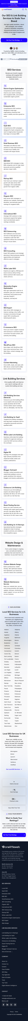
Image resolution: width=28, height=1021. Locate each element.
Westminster (7, 726)
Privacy (12, 1011)
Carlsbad (17, 645)
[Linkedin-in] (7, 1004)
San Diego (18, 702)
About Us (4, 961)
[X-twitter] (11, 1004)
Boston (17, 640)
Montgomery (18, 678)
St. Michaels (18, 712)
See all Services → (7, 951)
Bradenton (7, 643)
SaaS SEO (5, 891)
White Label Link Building (9, 938)
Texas (6, 721)
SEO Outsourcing (7, 910)
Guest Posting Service (8, 943)
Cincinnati (7, 648)
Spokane (6, 712)
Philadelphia (18, 688)
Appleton (6, 635)
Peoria (6, 688)
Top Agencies (6, 974)
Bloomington (7, 640)
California (7, 645)
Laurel (16, 670)
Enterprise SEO (6, 893)
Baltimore (17, 637)
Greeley (6, 661)
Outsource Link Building (9, 941)
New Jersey (18, 683)
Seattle (17, 707)
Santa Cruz (7, 707)
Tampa (17, 718)
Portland (6, 694)
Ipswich (13, 757)
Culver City (7, 653)
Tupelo (17, 721)
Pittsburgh (18, 691)
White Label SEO (7, 915)
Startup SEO (5, 912)
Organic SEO (5, 904)
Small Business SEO (7, 899)
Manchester (14, 759)
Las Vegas (7, 670)
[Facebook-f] (3, 1004)
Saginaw (17, 699)
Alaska (6, 632)
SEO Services (6, 883)
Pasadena (17, 686)
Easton (17, 656)
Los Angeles (7, 672)
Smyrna (17, 710)
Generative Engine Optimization (11, 918)
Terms (16, 1011)
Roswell (6, 699)
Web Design (5, 923)
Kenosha (6, 667)
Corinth (17, 651)
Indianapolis (18, 664)
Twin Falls (7, 723)
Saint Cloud (7, 702)
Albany (17, 632)
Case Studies (5, 969)
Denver (17, 653)
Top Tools (4, 982)
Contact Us (5, 964)
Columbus (17, 648)
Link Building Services (9, 928)
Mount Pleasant (19, 680)
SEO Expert (5, 920)
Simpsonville (7, 710)
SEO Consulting (6, 901)
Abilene (6, 629)
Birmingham (14, 751)
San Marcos (18, 704)
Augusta (6, 637)
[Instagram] (15, 1004)
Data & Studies (6, 977)
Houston (6, 664)
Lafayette (17, 667)
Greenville (18, 661)
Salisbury (13, 762)
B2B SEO (4, 896)
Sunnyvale (7, 718)
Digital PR (4, 946)
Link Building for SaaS (8, 935)
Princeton (7, 696)
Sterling (6, 715)
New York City (8, 686)
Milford (6, 678)
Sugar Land (18, 715)
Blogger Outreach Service (9, 949)
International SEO (7, 907)
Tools (3, 980)
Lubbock (17, 672)
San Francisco (8, 704)
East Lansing (8, 656)
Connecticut (7, 651)
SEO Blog (4, 972)
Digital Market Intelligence (9, 985)
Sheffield (13, 765)
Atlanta (17, 635)
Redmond (17, 696)
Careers (4, 966)
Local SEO (5, 888)
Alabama (17, 629)
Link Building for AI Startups (10, 933)
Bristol (12, 754)
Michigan (17, 675)
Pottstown (18, 694)
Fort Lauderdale (8, 659)
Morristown (7, 680)
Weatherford (18, 723)
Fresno (17, 659)
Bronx (16, 643)
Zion (16, 726)
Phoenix (6, 691)
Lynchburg (7, 675)
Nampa (6, 683)
